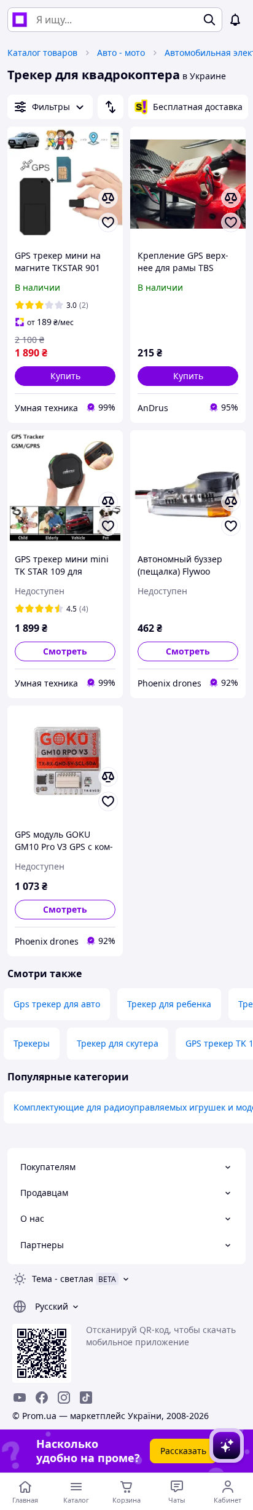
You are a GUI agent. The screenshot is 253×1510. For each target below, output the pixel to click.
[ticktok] (86, 1397)
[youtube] (19, 1397)
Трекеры (32, 1043)
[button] (65, 376)
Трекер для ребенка (169, 1004)
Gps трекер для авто (57, 1004)
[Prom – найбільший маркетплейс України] (19, 19)
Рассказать (183, 1451)
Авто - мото (121, 52)
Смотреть (65, 651)
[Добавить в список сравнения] (108, 198)
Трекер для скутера (117, 1043)
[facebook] (41, 1397)
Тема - (62, 1278)
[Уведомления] (235, 19)
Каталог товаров (42, 52)
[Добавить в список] (108, 222)
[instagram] (63, 1397)
